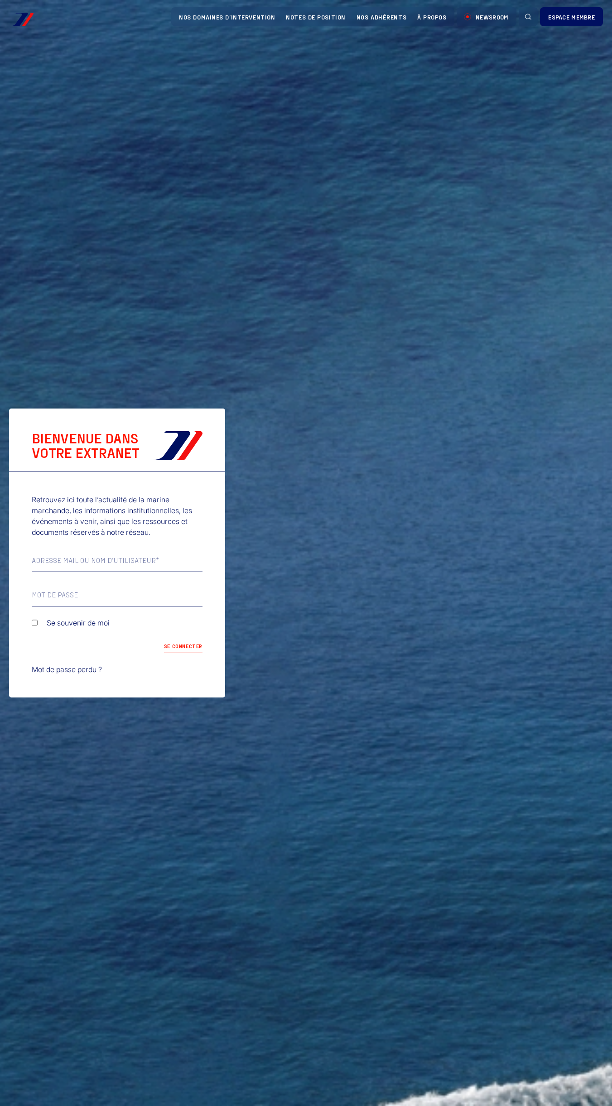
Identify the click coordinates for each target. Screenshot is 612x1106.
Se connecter (183, 646)
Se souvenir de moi (78, 622)
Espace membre (571, 17)
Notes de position (316, 17)
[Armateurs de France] (21, 19)
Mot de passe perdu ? (67, 669)
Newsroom (492, 17)
